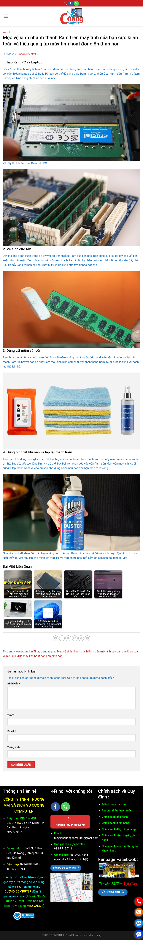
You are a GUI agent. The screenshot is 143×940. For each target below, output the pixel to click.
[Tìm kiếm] (65, 3)
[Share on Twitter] (68, 638)
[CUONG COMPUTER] (71, 16)
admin (34, 54)
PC (47, 73)
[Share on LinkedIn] (87, 638)
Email (11, 731)
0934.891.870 (29, 864)
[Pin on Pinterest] (81, 638)
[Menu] (6, 16)
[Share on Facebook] (62, 638)
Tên (10, 714)
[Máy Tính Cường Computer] (119, 870)
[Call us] (76, 3)
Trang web (13, 747)
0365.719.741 (16, 869)
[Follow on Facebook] (70, 3)
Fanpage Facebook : (118, 859)
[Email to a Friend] (75, 638)
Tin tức (7, 32)
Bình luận (13, 683)
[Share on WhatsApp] (55, 638)
